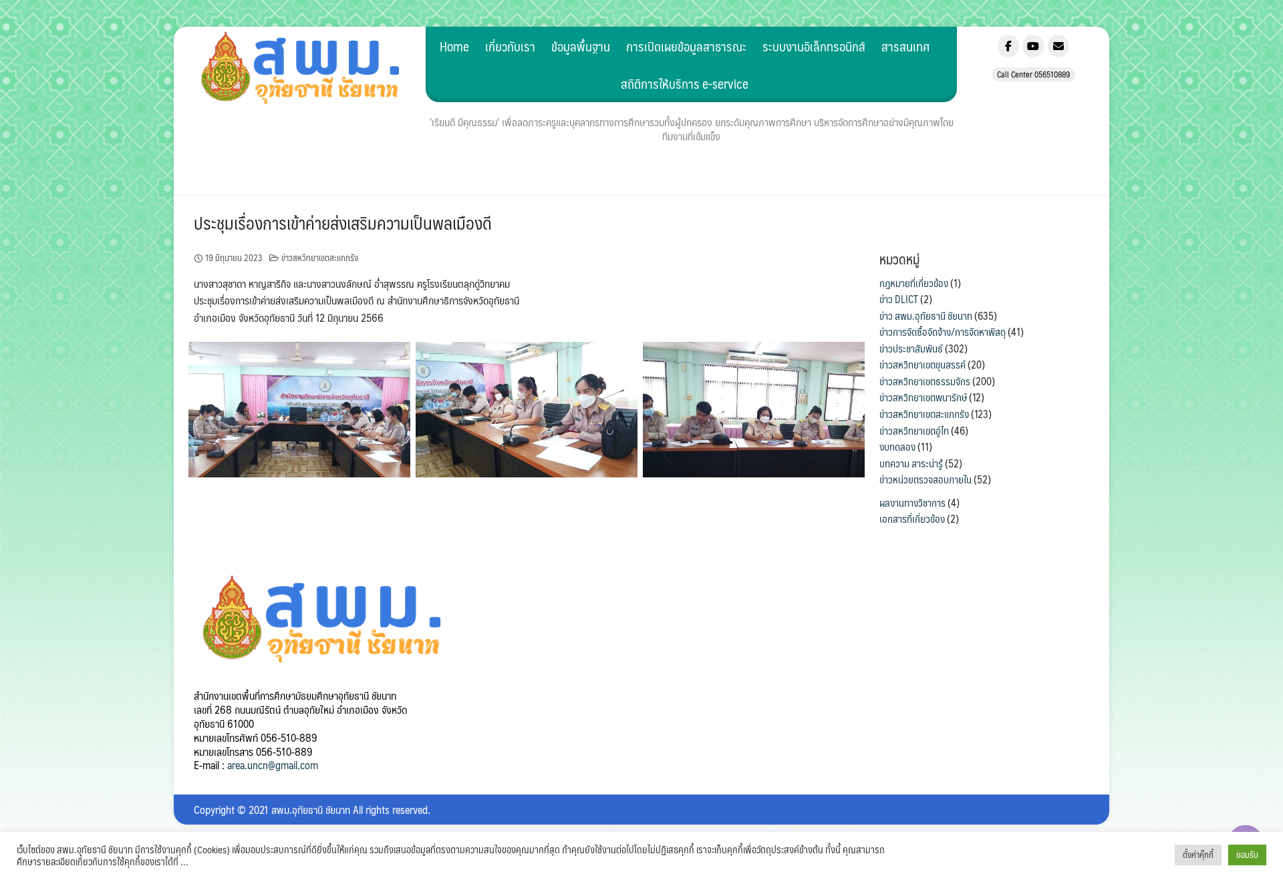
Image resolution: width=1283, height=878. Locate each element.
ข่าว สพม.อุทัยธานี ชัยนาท (925, 315)
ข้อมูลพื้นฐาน (580, 46)
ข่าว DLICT (898, 299)
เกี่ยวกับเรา (510, 46)
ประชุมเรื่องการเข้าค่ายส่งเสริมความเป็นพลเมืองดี (343, 222)
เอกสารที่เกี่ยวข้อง (912, 518)
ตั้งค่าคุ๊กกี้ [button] (1198, 854)
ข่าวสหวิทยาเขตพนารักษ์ (923, 397)
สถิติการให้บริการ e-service (684, 83)
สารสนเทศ (905, 46)
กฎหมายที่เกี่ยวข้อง (913, 283)
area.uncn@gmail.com (272, 765)
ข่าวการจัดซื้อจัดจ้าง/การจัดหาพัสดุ (942, 332)
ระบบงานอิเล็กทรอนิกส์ (813, 46)
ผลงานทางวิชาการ (912, 502)
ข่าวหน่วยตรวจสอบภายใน (925, 479)
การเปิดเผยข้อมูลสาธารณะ (686, 46)
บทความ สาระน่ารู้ (911, 463)
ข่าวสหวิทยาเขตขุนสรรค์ (922, 364)
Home (454, 46)
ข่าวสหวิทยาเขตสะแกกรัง (319, 257)
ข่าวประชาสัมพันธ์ (911, 348)
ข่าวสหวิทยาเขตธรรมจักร (924, 381)
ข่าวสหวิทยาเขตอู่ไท (914, 430)
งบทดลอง (897, 446)
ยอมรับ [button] (1247, 854)
